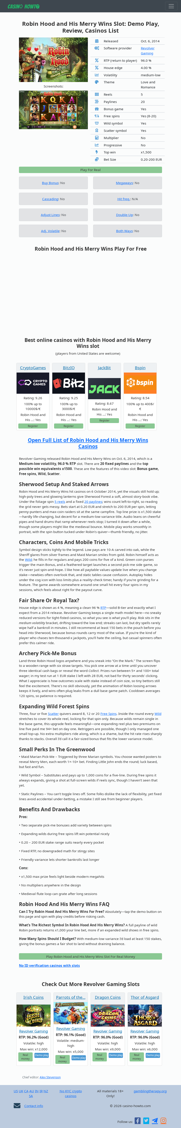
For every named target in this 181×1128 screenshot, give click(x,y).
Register (33, 426)
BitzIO (69, 367)
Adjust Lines (50, 215)
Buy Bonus (50, 183)
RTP (103, 607)
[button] (24, 110)
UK (21, 1091)
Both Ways (124, 231)
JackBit (104, 367)
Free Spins (108, 713)
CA (26, 1091)
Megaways (124, 183)
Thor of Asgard (145, 997)
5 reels (60, 501)
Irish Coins (33, 997)
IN (37, 1091)
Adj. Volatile (50, 231)
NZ (45, 1091)
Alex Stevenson (50, 1077)
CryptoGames (33, 367)
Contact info (33, 1106)
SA (31, 1096)
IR (41, 1091)
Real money (25, 1057)
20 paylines (93, 501)
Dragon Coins (108, 997)
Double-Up (124, 215)
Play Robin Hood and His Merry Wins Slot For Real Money (90, 956)
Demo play (41, 1055)
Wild (28, 559)
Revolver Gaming (33, 1031)
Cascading (50, 199)
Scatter (53, 713)
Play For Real (90, 170)
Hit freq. (123, 199)
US (16, 1091)
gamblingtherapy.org (150, 1091)
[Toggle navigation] (171, 6)
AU (31, 1091)
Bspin (140, 367)
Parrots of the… (70, 997)
